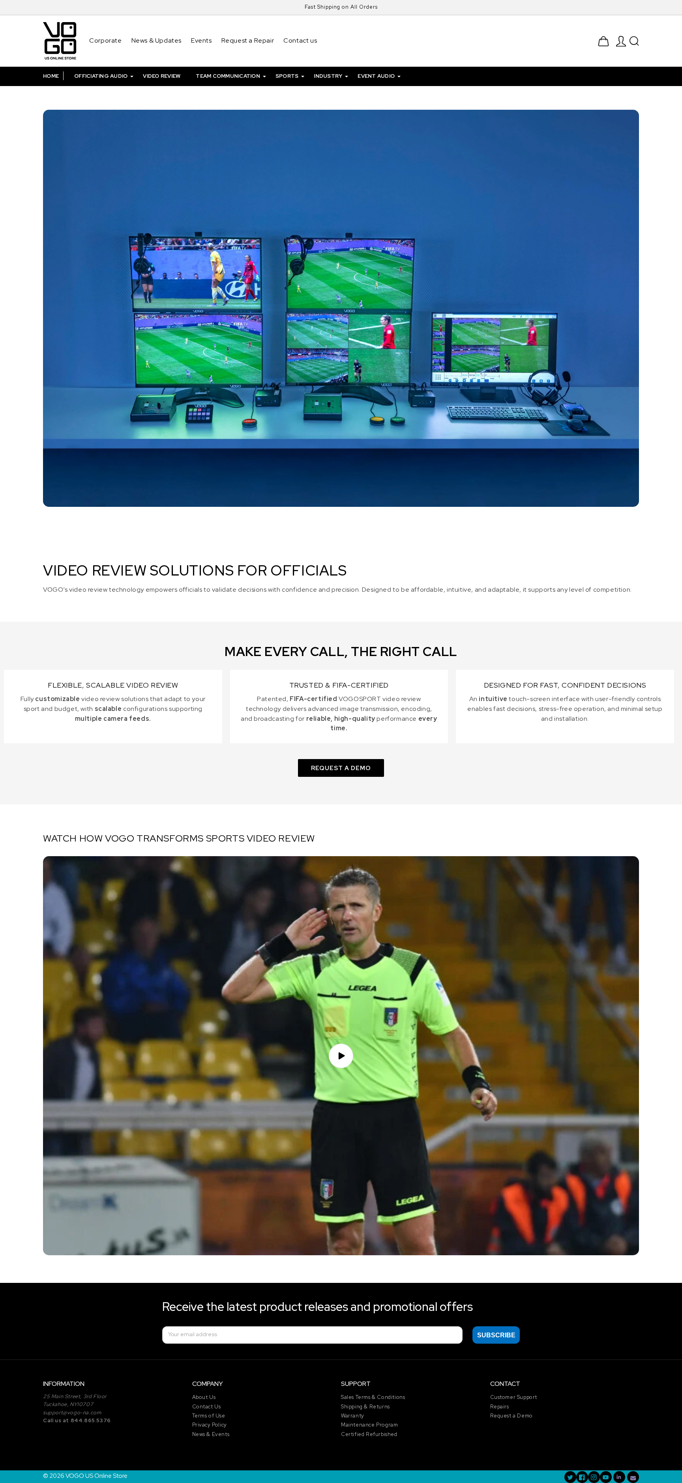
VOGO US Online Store (96, 1476)
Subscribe (496, 1335)
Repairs (499, 1406)
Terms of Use (208, 1415)
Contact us (300, 40)
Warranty (352, 1415)
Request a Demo (511, 1415)
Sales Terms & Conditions (373, 1397)
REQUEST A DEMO (341, 768)
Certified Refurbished (369, 1434)
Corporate (105, 40)
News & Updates (156, 40)
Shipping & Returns (365, 1406)
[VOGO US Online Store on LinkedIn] (619, 1477)
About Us (204, 1397)
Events (201, 40)
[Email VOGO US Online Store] (633, 1477)
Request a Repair (247, 40)
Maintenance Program (369, 1424)
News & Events (211, 1434)
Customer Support (514, 1397)
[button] (634, 41)
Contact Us (206, 1406)
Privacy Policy (209, 1424)
